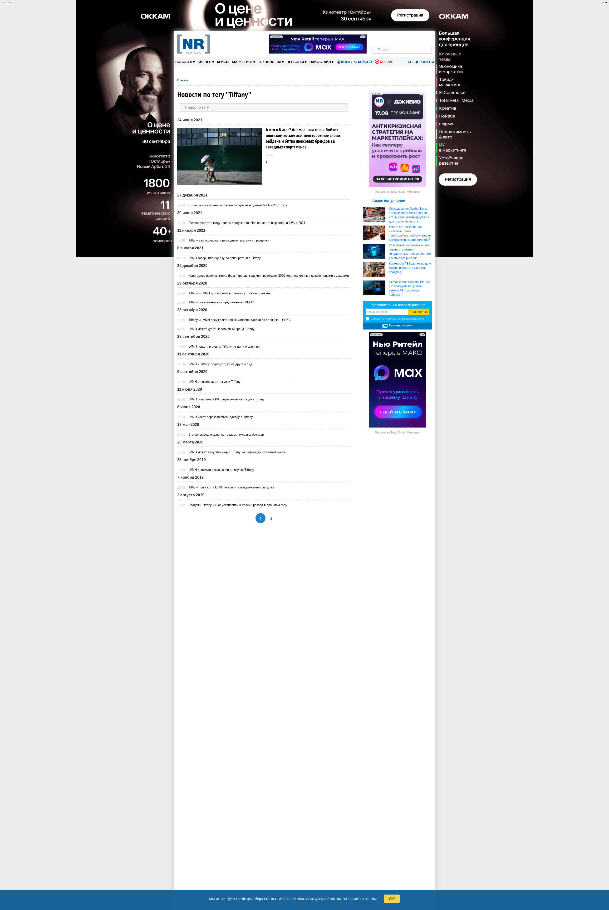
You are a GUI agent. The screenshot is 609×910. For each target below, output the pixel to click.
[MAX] (394, 37)
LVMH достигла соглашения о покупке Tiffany (221, 470)
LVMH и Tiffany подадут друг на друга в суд (220, 364)
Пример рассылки (401, 325)
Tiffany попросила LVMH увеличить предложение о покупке (231, 487)
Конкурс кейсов (356, 62)
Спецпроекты (420, 62)
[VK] (386, 37)
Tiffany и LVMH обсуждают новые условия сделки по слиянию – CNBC (239, 320)
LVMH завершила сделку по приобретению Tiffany (224, 258)
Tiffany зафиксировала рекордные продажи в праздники (228, 240)
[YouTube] (410, 37)
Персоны (297, 62)
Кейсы (223, 62)
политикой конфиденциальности (404, 318)
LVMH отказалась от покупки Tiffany (214, 382)
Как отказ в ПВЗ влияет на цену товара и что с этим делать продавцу (410, 268)
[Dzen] (402, 37)
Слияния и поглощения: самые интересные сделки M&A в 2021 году (237, 205)
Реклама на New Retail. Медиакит (397, 191)
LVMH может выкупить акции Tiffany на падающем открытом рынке (236, 452)
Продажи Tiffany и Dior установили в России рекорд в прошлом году (237, 505)
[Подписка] (427, 37)
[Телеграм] (378, 37)
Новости (185, 62)
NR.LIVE (386, 62)
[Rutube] (419, 37)
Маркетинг (243, 62)
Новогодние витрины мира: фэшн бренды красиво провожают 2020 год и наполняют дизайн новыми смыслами (268, 275)
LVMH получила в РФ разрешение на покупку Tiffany (226, 399)
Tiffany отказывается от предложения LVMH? (221, 302)
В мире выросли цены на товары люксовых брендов (226, 434)
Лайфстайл (321, 62)
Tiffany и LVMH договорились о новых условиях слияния (229, 293)
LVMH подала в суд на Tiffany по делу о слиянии (224, 346)
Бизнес (206, 62)
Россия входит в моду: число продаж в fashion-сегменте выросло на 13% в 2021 (246, 223)
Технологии (271, 62)
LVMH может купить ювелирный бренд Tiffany (221, 329)
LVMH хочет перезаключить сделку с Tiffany (220, 417)
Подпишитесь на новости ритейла (397, 305)
